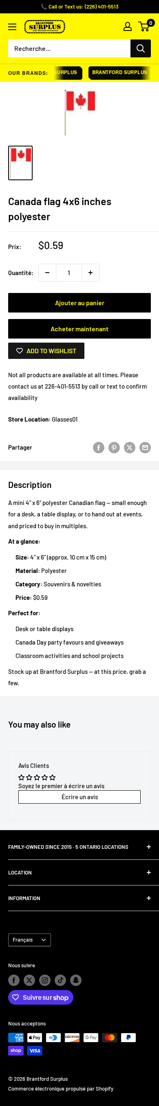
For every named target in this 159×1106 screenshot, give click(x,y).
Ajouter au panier (79, 302)
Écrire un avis (80, 796)
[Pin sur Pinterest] (114, 447)
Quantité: (20, 272)
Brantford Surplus (117, 72)
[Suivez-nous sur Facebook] (14, 980)
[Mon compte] (128, 26)
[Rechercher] (140, 48)
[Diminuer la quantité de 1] (47, 272)
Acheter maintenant (79, 328)
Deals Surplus (54, 72)
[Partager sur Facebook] (98, 447)
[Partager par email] (145, 447)
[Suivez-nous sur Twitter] (29, 980)
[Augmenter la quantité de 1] (90, 272)
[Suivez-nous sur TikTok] (60, 980)
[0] (144, 26)
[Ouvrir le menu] (12, 27)
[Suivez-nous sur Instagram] (45, 980)
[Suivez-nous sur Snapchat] (76, 980)
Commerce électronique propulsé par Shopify (60, 1088)
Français (23, 939)
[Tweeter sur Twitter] (129, 447)
